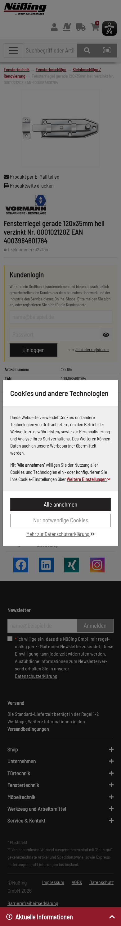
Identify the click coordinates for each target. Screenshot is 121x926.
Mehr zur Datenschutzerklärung (58, 534)
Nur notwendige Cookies (60, 520)
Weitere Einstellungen (87, 479)
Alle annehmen (60, 504)
